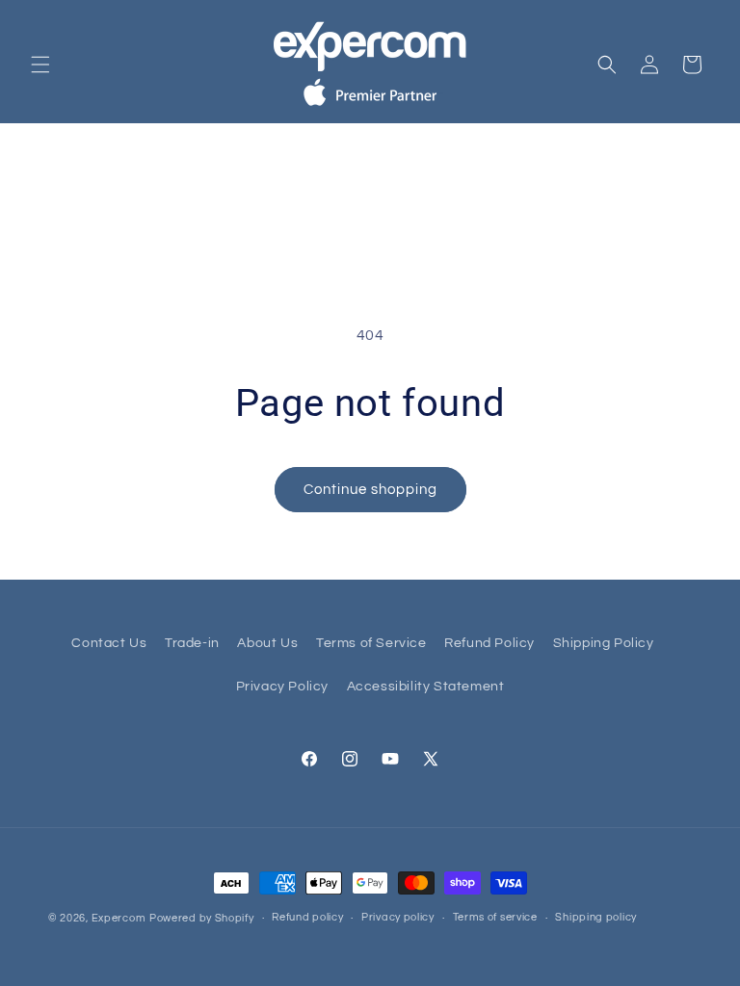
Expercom (119, 918)
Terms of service (495, 917)
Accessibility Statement (426, 686)
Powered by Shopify (201, 918)
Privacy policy (398, 917)
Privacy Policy (282, 686)
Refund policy (307, 917)
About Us (267, 643)
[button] (40, 64)
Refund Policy (489, 643)
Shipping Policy (603, 643)
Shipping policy (596, 917)
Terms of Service (371, 643)
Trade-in (192, 643)
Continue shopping (370, 489)
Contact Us (108, 643)
